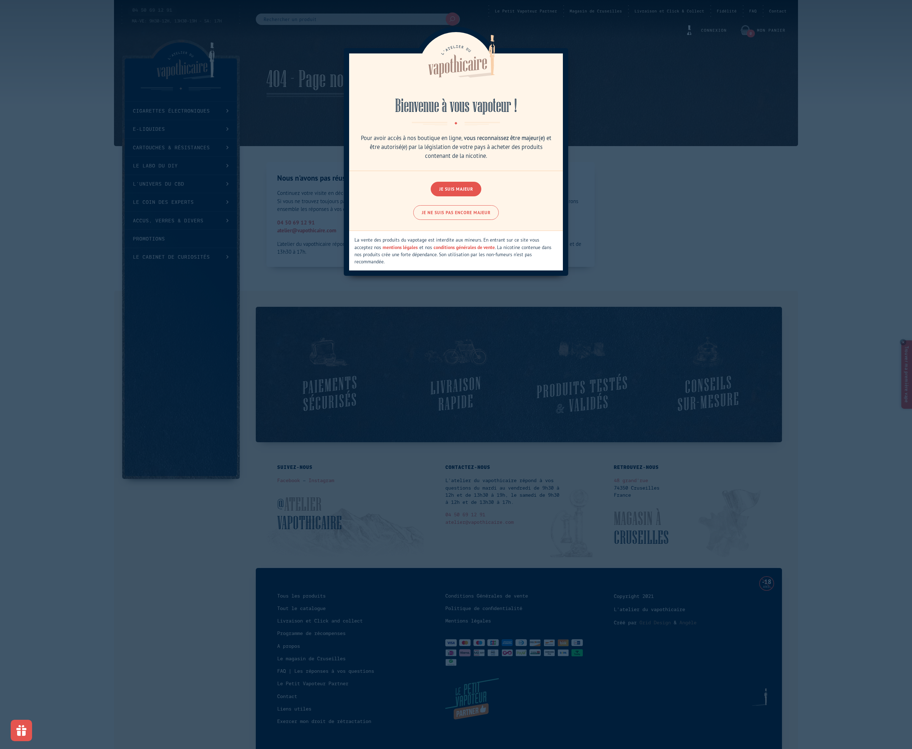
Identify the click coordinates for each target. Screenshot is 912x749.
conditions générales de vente (464, 247)
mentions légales (400, 247)
